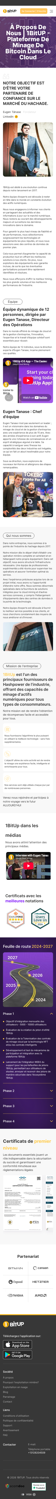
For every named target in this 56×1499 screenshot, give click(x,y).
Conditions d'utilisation (16, 1415)
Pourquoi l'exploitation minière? (21, 1382)
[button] (28, 866)
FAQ (5, 1435)
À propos (8, 1377)
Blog (5, 1391)
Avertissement (11, 1430)
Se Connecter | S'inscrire (34, 11)
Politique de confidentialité (18, 1420)
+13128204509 (36, 1452)
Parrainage (9, 1396)
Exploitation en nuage (15, 1387)
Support (7, 1425)
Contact (7, 1401)
